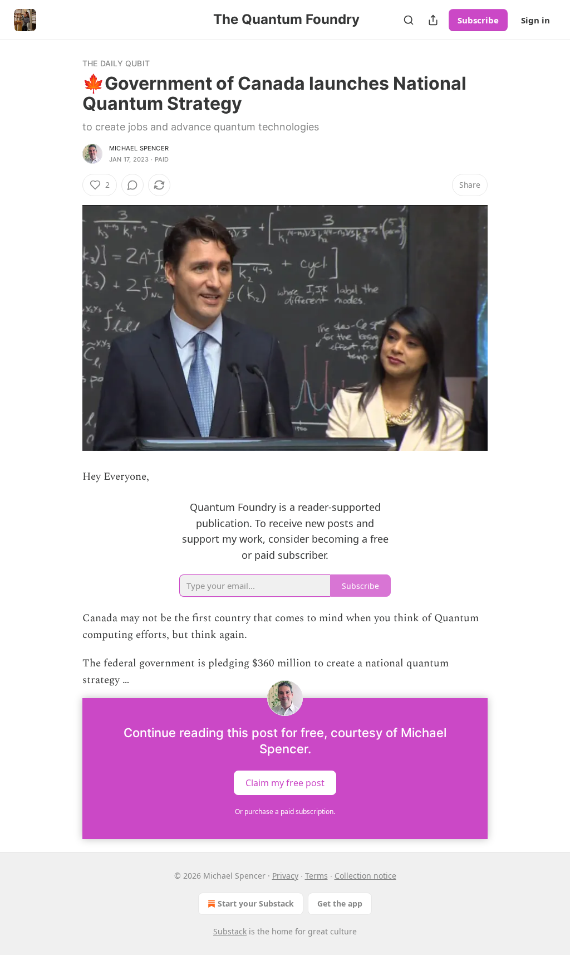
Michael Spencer (139, 148)
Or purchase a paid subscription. (285, 811)
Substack (230, 931)
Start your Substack (256, 903)
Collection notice (365, 875)
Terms (316, 875)
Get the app (339, 903)
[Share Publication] (433, 20)
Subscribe (478, 20)
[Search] (408, 20)
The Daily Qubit (116, 63)
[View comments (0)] (132, 185)
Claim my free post (285, 782)
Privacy (285, 875)
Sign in (535, 20)
